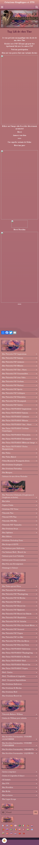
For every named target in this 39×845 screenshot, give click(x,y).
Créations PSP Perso (10, 509)
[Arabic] (20, 826)
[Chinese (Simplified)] (20, 833)
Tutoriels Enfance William (12, 714)
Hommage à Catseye (10, 568)
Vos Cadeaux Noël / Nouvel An (14, 552)
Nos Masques (7, 473)
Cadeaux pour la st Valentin (13, 556)
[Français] (3, 826)
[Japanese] (15, 826)
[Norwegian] (24, 829)
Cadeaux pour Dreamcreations (14, 560)
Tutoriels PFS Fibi (9, 521)
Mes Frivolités (7, 787)
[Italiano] (24, 826)
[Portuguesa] (3, 829)
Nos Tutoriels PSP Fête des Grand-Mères (18, 625)
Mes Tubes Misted (9, 457)
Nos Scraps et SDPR (10, 544)
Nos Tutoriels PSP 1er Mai (12, 637)
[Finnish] (32, 829)
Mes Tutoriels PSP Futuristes (13, 397)
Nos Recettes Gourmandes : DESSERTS (18, 749)
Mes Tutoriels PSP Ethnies (12, 366)
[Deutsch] (28, 826)
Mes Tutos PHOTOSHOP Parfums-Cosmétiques (15, 430)
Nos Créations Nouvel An (12, 696)
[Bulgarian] (3, 833)
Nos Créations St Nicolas (12, 688)
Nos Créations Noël (9, 692)
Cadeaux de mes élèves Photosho (14, 476)
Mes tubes (6, 501)
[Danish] (7, 833)
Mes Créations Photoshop (12, 469)
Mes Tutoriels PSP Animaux (13, 362)
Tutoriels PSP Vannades (11, 525)
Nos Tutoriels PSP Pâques (12, 633)
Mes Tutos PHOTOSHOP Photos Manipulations (15, 448)
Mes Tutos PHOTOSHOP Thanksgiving (17, 653)
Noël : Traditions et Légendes (13, 676)
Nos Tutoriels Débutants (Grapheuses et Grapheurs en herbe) (18, 496)
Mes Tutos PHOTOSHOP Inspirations (16, 409)
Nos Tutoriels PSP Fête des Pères (15, 645)
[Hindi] (28, 829)
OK (35, 812)
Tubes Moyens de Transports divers (15, 461)
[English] (7, 826)
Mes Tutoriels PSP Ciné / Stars (14, 370)
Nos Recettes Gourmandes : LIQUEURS (17, 753)
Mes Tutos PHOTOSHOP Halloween (16, 649)
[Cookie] (4, 840)
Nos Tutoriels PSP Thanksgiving (15, 594)
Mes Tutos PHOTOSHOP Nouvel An (16, 665)
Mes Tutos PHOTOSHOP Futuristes (16, 435)
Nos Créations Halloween (12, 684)
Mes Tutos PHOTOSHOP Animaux (15, 417)
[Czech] (11, 833)
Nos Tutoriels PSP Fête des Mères (15, 641)
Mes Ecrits (6, 791)
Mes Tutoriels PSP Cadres (12, 405)
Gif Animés (6, 780)
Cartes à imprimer (9, 772)
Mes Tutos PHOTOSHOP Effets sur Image (18, 443)
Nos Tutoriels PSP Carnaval (13, 629)
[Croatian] (15, 833)
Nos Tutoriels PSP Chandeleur (14, 618)
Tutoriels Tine (7, 513)
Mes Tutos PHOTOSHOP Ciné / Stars (16, 425)
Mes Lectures (7, 795)
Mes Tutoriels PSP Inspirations (14, 354)
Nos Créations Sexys (10, 529)
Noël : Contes (7, 672)
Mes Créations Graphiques (12, 465)
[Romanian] (15, 829)
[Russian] (7, 829)
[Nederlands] (32, 826)
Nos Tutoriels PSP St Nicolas (13, 598)
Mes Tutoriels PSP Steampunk (14, 401)
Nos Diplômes (7, 533)
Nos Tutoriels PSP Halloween (13, 590)
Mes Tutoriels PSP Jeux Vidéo (14, 378)
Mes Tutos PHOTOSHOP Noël (14, 661)
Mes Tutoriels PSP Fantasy (13, 385)
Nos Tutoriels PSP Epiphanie (13, 610)
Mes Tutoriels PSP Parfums (13, 381)
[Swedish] (11, 829)
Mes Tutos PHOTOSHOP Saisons (15, 413)
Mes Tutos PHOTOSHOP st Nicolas (16, 657)
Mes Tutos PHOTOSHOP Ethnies (15, 421)
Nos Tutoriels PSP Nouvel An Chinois (16, 614)
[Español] (11, 826)
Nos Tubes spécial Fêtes (11, 586)
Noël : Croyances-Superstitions (14, 680)
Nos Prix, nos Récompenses (12, 564)
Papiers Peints (7, 505)
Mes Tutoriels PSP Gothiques (13, 393)
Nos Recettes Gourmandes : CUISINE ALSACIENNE (17, 738)
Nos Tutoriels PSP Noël (11, 602)
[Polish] (20, 829)
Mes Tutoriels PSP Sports (12, 389)
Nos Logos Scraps (9, 799)
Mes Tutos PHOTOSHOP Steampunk (16, 439)
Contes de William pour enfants (14, 718)
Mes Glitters (7, 537)
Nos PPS (5, 784)
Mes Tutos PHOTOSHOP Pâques (15, 668)
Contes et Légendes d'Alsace (13, 776)
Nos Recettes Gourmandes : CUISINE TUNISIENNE (17, 744)
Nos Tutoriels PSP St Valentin (14, 621)
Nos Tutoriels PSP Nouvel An (13, 606)
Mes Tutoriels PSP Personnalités (15, 374)
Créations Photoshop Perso (12, 540)
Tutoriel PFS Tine (9, 517)
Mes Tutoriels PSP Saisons (12, 358)
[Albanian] (24, 833)
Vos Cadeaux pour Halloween (13, 548)
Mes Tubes (6, 453)
